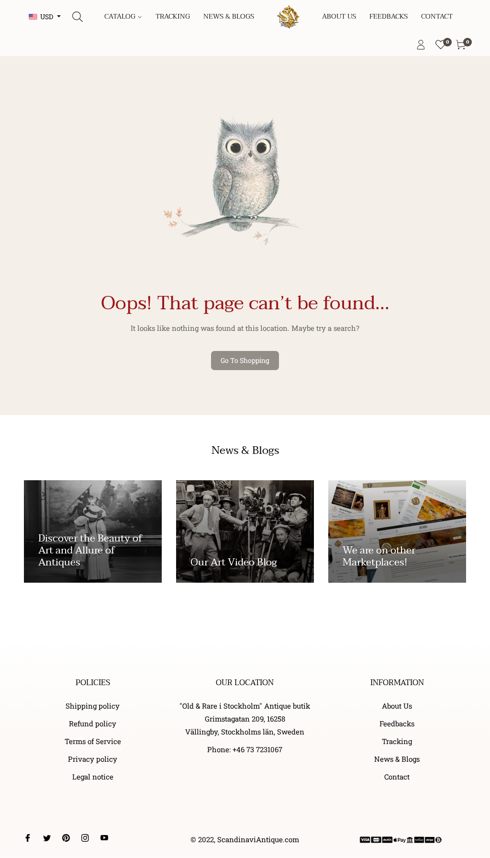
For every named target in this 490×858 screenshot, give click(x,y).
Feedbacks (396, 723)
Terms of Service (93, 741)
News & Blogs (397, 759)
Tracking (397, 741)
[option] (93, 550)
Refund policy (92, 723)
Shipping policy (93, 706)
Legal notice (92, 776)
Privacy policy (92, 759)
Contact (397, 776)
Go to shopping (245, 360)
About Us (397, 706)
